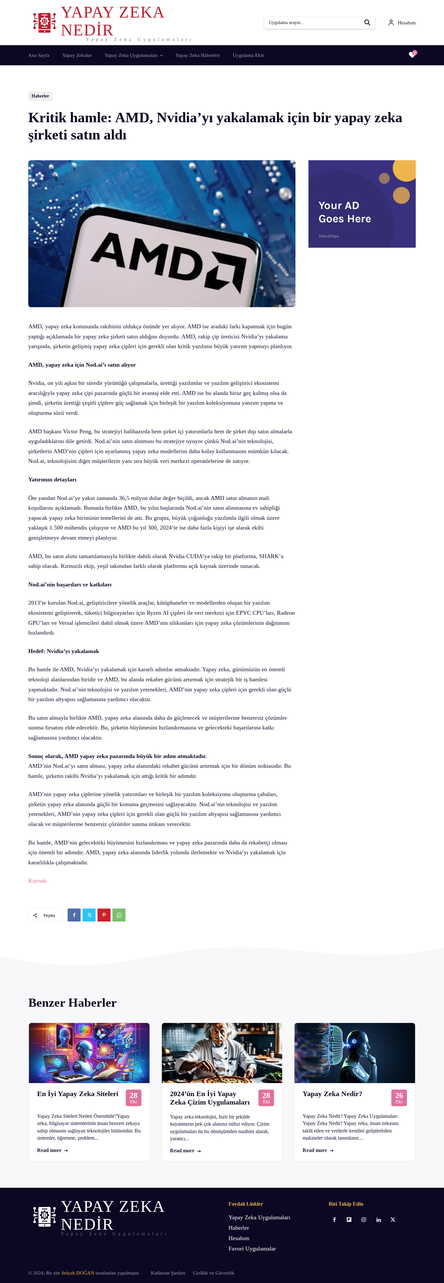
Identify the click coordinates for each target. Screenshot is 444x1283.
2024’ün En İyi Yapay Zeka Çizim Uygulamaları (210, 1098)
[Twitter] (89, 915)
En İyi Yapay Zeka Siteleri (77, 1094)
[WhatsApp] (118, 915)
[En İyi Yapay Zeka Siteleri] (89, 1053)
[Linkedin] (378, 1220)
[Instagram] (363, 1220)
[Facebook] (74, 915)
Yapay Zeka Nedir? (332, 1094)
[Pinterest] (104, 915)
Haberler (40, 96)
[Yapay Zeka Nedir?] (354, 1053)
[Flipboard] (349, 1220)
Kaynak (37, 880)
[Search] (367, 23)
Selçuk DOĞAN (77, 1273)
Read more (49, 1150)
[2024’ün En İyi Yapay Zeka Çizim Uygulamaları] (222, 1053)
